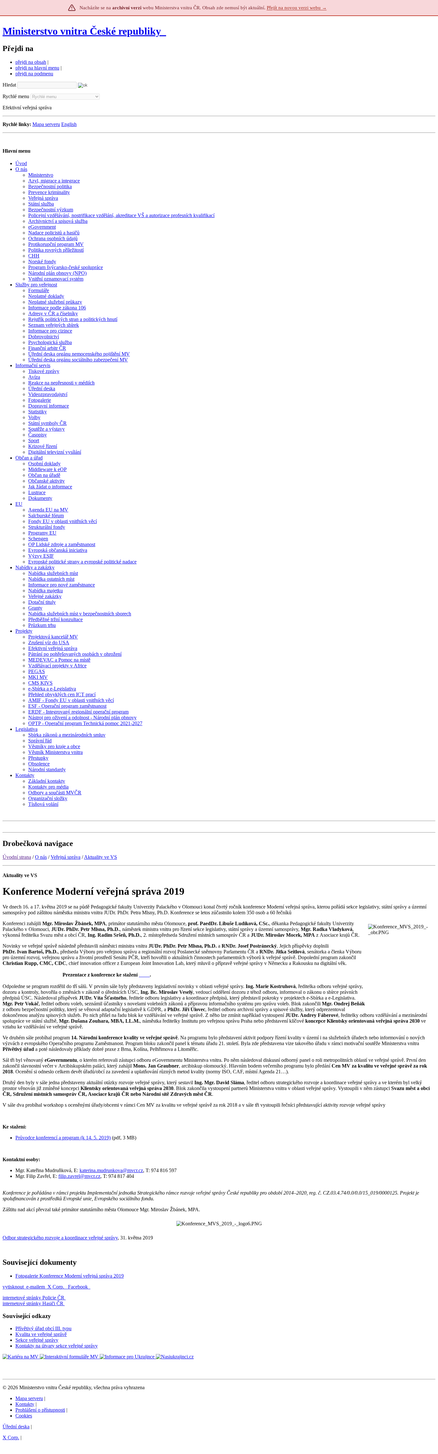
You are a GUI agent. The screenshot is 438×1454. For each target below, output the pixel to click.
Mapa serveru (46, 124)
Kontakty (24, 1404)
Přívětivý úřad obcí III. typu (43, 1328)
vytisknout (13, 1286)
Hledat (9, 85)
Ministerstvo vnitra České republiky (82, 31)
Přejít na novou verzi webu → (297, 7)
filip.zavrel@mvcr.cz (79, 1176)
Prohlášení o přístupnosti (40, 1410)
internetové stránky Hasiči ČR (33, 1303)
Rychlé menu (16, 96)
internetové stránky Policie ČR (33, 1297)
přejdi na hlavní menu (37, 68)
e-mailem (35, 1286)
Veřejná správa (65, 857)
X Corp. (56, 1286)
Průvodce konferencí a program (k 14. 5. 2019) (63, 1137)
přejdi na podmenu (34, 73)
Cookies (23, 1415)
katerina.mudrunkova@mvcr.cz (111, 1170)
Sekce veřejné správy (36, 1340)
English (69, 124)
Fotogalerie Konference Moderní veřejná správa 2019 (69, 1276)
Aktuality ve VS (100, 857)
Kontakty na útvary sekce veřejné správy (56, 1345)
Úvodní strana (17, 857)
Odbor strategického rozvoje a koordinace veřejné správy (60, 1237)
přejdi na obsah (30, 62)
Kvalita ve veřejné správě (41, 1334)
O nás (41, 857)
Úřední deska (16, 1426)
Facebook (78, 1286)
